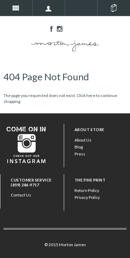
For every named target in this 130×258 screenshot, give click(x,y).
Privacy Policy (87, 197)
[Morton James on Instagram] (57, 28)
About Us (83, 140)
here (90, 95)
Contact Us (21, 194)
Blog (79, 147)
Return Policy (87, 190)
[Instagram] (26, 144)
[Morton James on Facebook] (49, 28)
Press (80, 153)
